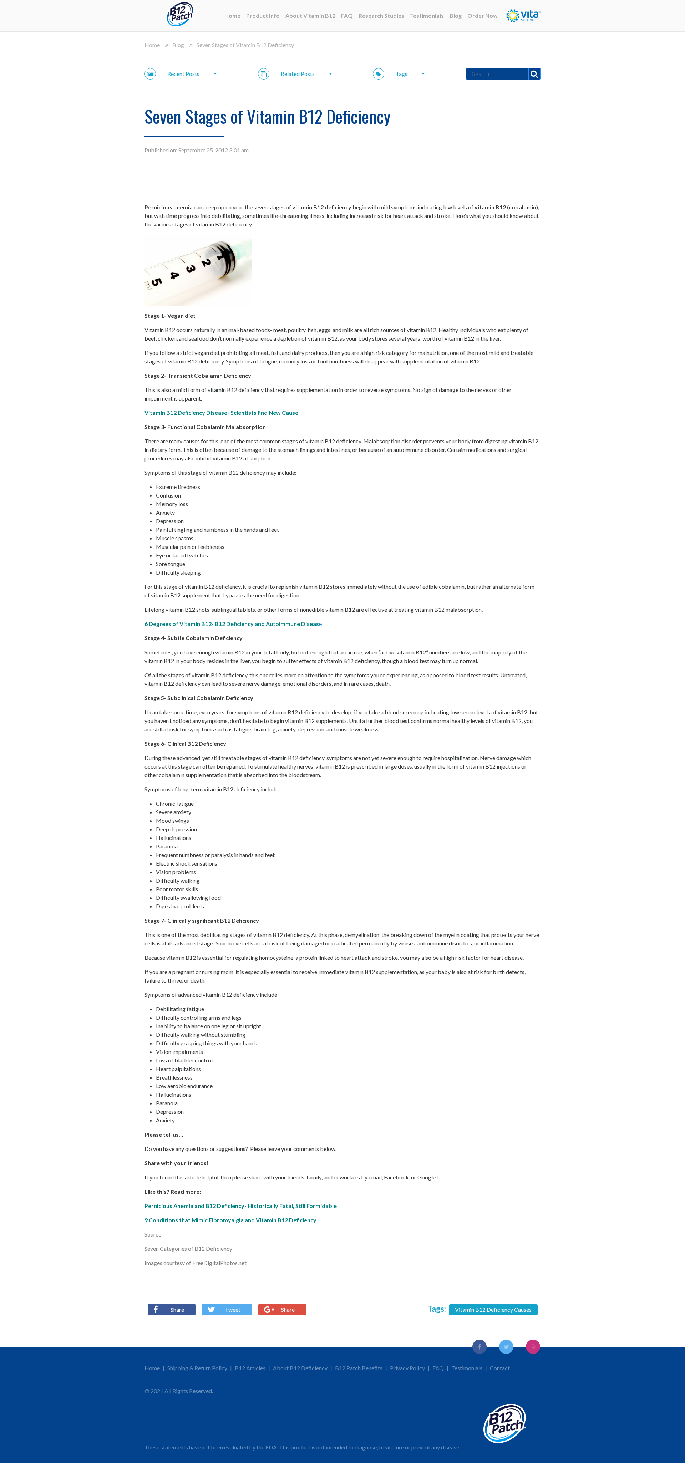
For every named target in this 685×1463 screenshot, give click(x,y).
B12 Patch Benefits (358, 1368)
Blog (456, 15)
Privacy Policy (407, 1368)
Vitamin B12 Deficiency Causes (493, 1309)
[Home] (180, 15)
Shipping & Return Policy (197, 1368)
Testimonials (427, 15)
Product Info (263, 15)
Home (232, 15)
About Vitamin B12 (310, 15)
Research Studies (381, 15)
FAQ (347, 15)
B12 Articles (250, 1368)
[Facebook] (479, 1347)
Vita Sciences (523, 15)
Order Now (482, 15)
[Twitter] (506, 1347)
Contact (500, 1368)
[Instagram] (533, 1347)
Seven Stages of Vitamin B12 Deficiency (245, 44)
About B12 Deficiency (300, 1368)
